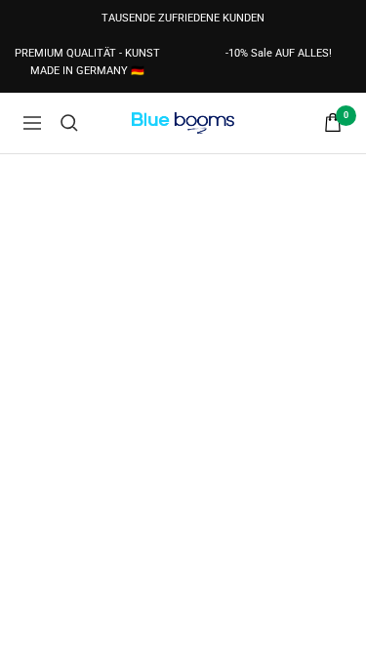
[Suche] (69, 123)
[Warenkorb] (333, 122)
